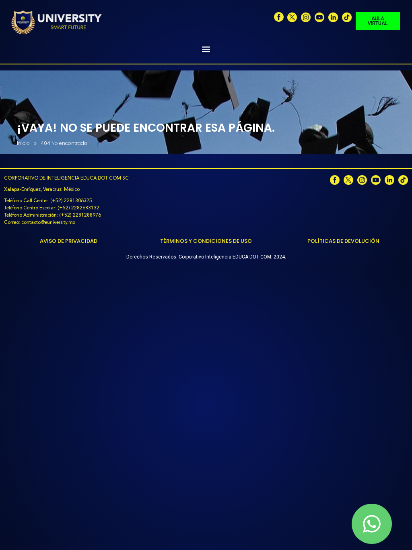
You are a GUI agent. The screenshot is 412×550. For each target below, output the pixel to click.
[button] (206, 49)
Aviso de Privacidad (68, 241)
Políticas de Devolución (343, 241)
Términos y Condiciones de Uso (206, 241)
